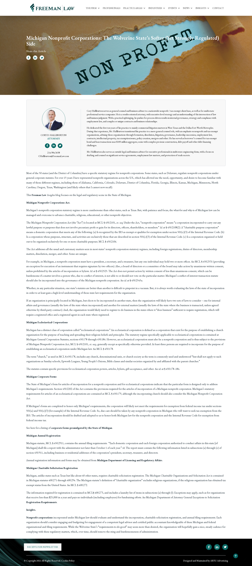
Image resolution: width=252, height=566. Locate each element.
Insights (201, 8)
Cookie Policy (68, 560)
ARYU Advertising (219, 560)
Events (172, 8)
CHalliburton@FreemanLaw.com (53, 156)
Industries (155, 8)
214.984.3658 (53, 152)
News (186, 8)
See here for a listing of (69, 428)
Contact (218, 8)
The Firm (91, 8)
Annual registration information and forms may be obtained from (94, 460)
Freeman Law (39, 195)
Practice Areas (132, 8)
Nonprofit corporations (39, 517)
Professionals (111, 8)
